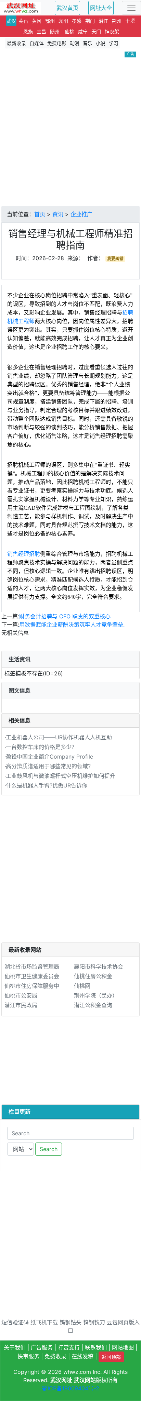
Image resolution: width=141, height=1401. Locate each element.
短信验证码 (15, 1322)
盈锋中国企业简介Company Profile (49, 756)
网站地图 (123, 1347)
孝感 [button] (76, 21)
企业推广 (81, 214)
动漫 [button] (74, 43)
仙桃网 (82, 985)
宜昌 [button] (41, 31)
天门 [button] (96, 31)
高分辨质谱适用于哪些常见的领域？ (49, 766)
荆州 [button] (116, 21)
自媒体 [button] (36, 43)
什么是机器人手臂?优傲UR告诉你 (46, 785)
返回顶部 (111, 1357)
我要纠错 (115, 258)
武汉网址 (61, 1380)
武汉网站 (85, 1380)
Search (48, 1149)
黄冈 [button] (36, 21)
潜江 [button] (103, 21)
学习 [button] (113, 43)
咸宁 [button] (83, 31)
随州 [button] (55, 31)
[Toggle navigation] (131, 8)
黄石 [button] (23, 21)
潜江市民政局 (20, 1005)
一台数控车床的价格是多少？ (41, 746)
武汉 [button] (11, 21)
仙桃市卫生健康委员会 (31, 976)
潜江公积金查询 (93, 1005)
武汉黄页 (67, 7)
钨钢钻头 (70, 1322)
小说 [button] (100, 43)
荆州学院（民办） (96, 995)
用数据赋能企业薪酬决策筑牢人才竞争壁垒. (72, 624)
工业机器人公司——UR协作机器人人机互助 (59, 737)
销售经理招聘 (23, 554)
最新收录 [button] (16, 43)
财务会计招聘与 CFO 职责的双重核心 (65, 616)
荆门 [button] (90, 21)
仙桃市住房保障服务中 (31, 985)
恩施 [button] (28, 31)
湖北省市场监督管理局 (31, 966)
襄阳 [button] (63, 21)
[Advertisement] (70, 131)
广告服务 (42, 1347)
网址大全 (101, 7)
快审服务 (28, 1356)
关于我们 (15, 1347)
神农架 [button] (112, 31)
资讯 (57, 214)
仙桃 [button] (69, 31)
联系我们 (96, 1347)
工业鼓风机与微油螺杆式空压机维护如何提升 (60, 775)
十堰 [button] (130, 21)
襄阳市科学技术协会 (98, 966)
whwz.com (77, 1371)
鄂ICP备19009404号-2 (70, 1388)
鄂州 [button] (50, 21)
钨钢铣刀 (94, 1322)
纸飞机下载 (44, 1322)
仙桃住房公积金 (93, 976)
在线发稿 (82, 1356)
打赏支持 (69, 1347)
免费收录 (55, 1356)
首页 (39, 214)
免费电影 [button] (56, 43)
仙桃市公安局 (20, 995)
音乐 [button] (87, 43)
